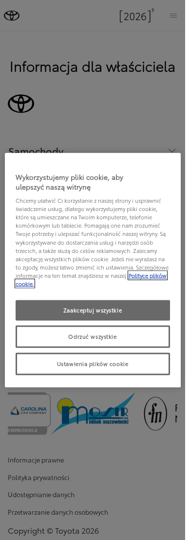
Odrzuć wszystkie (92, 336)
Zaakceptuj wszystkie (92, 310)
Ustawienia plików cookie (93, 363)
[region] (93, 270)
